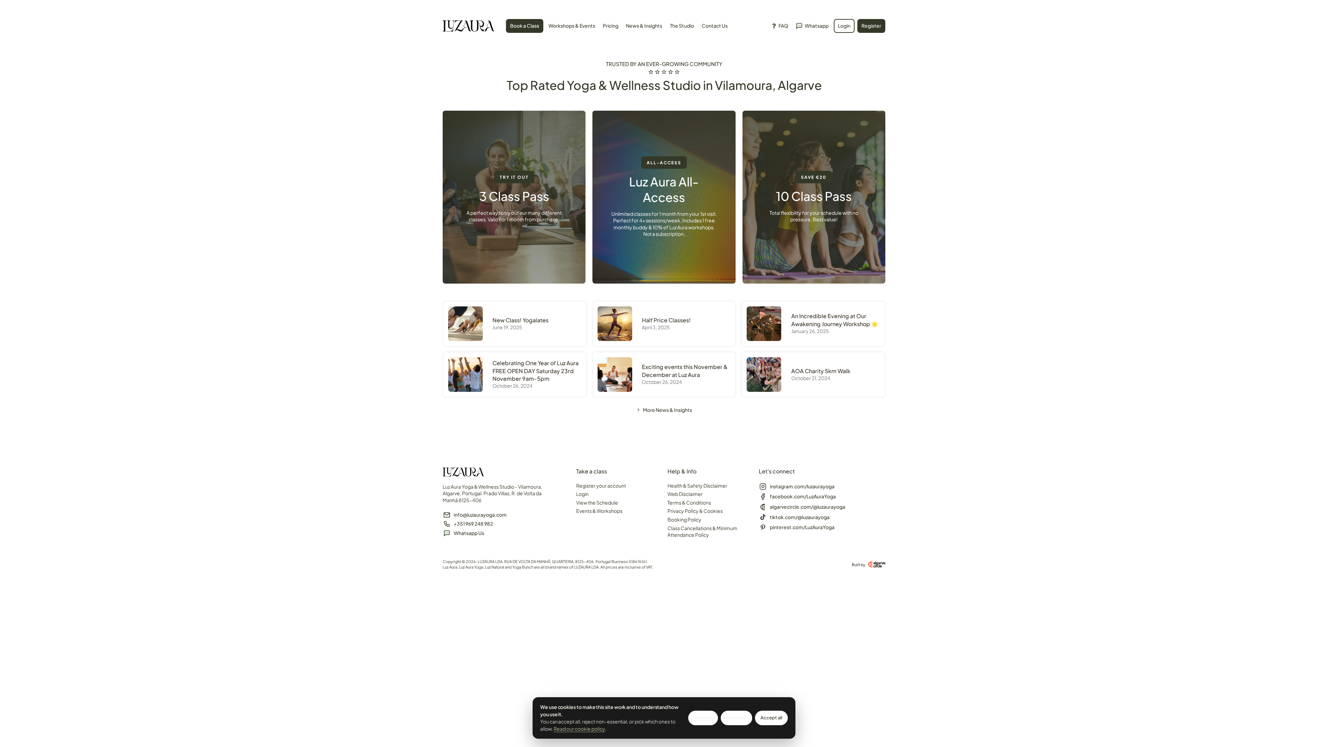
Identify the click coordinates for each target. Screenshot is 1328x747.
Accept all (771, 717)
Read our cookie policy (579, 729)
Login (582, 494)
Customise (703, 717)
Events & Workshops (599, 511)
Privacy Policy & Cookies (695, 511)
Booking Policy (684, 519)
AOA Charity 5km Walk (820, 371)
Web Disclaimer (685, 494)
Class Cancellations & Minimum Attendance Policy (702, 531)
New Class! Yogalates (520, 320)
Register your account (601, 485)
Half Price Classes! (666, 320)
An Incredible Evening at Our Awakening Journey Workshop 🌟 (834, 319)
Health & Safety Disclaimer (697, 485)
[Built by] (876, 564)
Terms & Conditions (689, 502)
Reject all (736, 717)
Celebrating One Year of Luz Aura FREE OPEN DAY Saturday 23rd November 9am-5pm (535, 370)
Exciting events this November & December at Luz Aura (685, 370)
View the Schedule (597, 502)
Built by (858, 564)
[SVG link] (469, 26)
